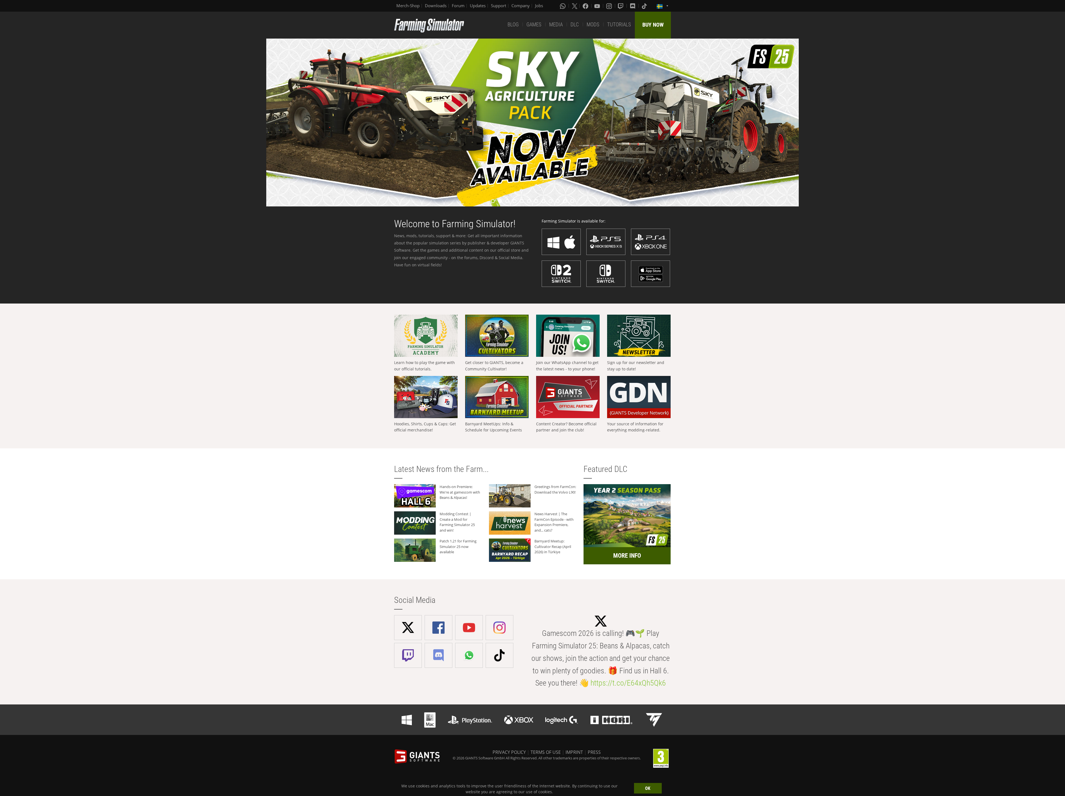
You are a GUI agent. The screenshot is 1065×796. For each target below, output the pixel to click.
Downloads (436, 5)
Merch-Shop (408, 5)
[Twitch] (621, 6)
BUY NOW (653, 24)
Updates (478, 5)
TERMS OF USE (546, 752)
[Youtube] (597, 6)
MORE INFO (627, 555)
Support (498, 5)
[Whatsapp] (563, 6)
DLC (574, 24)
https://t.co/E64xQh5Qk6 (628, 683)
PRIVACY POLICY (509, 752)
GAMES (533, 24)
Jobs (539, 5)
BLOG (513, 24)
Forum (458, 5)
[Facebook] (586, 6)
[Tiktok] (644, 6)
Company (520, 5)
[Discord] (633, 6)
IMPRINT (574, 752)
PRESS (594, 752)
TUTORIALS (619, 24)
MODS (593, 24)
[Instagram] (609, 6)
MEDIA (556, 24)
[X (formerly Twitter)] (574, 6)
